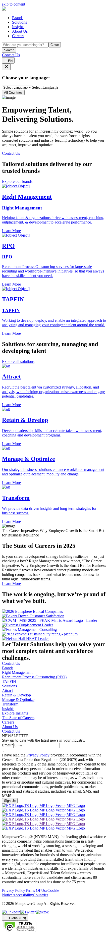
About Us (20, 31)
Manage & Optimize (18, 699)
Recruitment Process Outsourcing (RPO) (34, 677)
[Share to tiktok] (42, 912)
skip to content (13, 4)
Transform (10, 704)
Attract (7, 690)
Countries (40, 895)
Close (54, 45)
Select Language (45, 87)
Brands (17, 18)
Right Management (17, 672)
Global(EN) (17, 918)
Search (9, 50)
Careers (18, 36)
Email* (7, 745)
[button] (54, 385)
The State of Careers (18, 718)
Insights (18, 27)
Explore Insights (15, 713)
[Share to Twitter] (28, 912)
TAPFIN (9, 681)
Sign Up (10, 801)
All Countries (13, 92)
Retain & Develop (16, 695)
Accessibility (23, 895)
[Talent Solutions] (4, 9)
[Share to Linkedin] (11, 912)
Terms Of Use (36, 890)
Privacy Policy (37, 755)
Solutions (19, 22)
